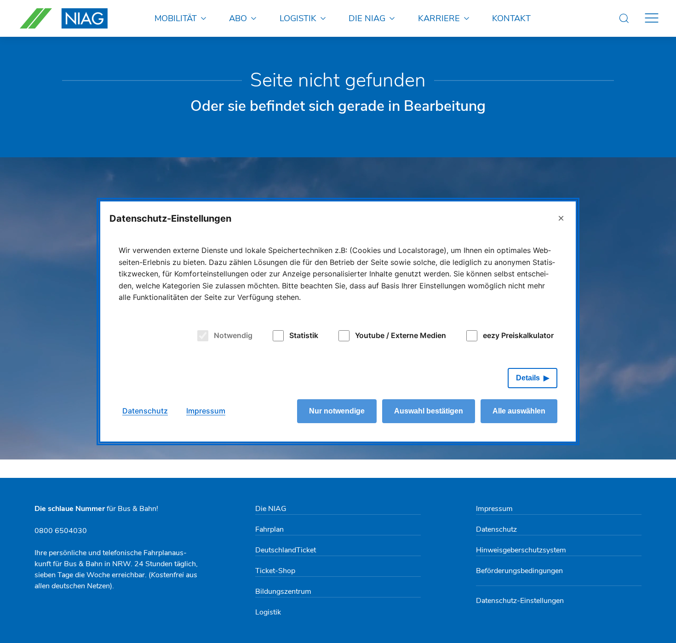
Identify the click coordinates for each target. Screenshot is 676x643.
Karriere (439, 18)
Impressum (494, 509)
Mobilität (176, 18)
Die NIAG (367, 18)
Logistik (298, 18)
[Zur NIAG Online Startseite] (63, 18)
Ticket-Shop (275, 571)
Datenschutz (496, 529)
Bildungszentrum (283, 591)
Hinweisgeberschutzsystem (521, 550)
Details (528, 378)
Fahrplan (269, 529)
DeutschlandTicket (285, 550)
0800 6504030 (60, 531)
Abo (238, 18)
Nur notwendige (337, 411)
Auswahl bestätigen (428, 411)
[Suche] (624, 18)
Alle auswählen (519, 411)
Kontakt (511, 18)
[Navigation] (651, 18)
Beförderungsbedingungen (519, 571)
